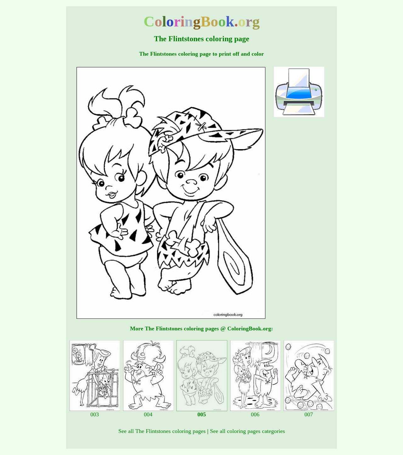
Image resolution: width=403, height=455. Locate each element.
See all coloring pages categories (247, 431)
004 (148, 414)
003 (94, 414)
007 (308, 414)
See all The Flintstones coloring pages (162, 431)
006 (255, 414)
